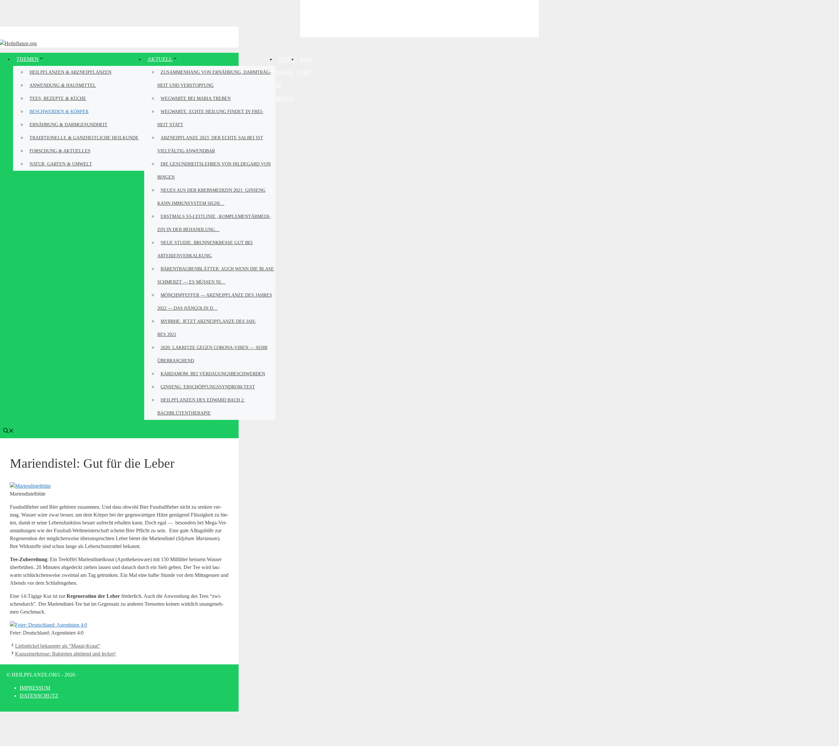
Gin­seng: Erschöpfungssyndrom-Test (208, 386)
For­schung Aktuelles (59, 150)
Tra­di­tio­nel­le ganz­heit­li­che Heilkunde (84, 137)
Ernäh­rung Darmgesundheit (68, 124)
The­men (27, 59)
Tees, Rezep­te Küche (57, 98)
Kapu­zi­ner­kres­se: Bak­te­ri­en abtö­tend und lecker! (65, 654)
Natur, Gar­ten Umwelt (60, 164)
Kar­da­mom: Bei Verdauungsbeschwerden (213, 373)
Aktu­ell (159, 59)
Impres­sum (35, 688)
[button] (8, 431)
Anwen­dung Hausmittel (62, 85)
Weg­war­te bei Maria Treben (196, 98)
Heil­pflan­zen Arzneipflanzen (70, 72)
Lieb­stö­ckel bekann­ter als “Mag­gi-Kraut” (57, 646)
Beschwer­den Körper (58, 111)
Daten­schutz (39, 695)
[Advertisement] (419, 18)
